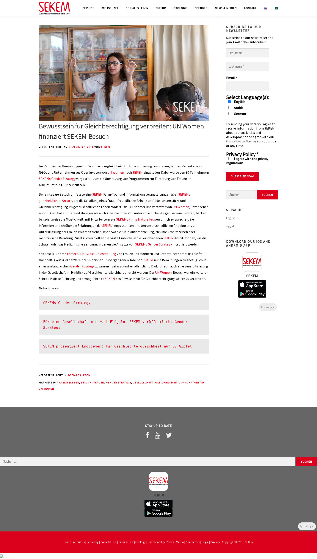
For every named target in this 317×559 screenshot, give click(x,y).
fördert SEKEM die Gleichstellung (92, 254)
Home (67, 542)
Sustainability (156, 542)
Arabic (238, 107)
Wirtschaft (110, 8)
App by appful (268, 307)
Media (180, 542)
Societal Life (108, 542)
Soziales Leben (137, 8)
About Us (79, 542)
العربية (230, 226)
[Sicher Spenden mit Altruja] (1, 556)
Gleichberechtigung (171, 382)
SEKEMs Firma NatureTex (135, 219)
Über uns (87, 8)
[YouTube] (157, 435)
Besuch (86, 382)
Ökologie (180, 8)
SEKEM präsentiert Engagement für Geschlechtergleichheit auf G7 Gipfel (117, 346)
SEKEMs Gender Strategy (57, 178)
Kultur (161, 8)
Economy (93, 542)
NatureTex (197, 382)
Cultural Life (125, 542)
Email (231, 78)
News (170, 542)
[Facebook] (147, 435)
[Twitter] (169, 435)
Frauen (99, 382)
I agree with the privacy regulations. (247, 160)
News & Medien (226, 8)
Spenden (201, 8)
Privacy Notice (235, 141)
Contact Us (193, 542)
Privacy (215, 542)
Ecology (140, 542)
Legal (205, 542)
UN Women (115, 172)
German (239, 113)
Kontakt (250, 8)
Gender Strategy (82, 266)
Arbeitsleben (69, 382)
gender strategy (118, 382)
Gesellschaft (143, 382)
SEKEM (105, 146)
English (239, 101)
